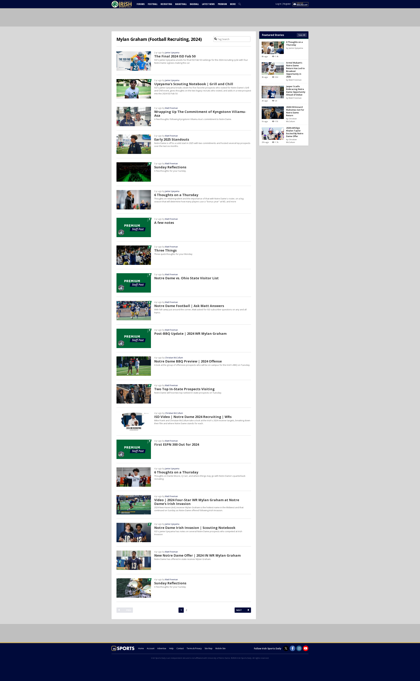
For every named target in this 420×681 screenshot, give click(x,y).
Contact (180, 648)
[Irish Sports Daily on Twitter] (286, 648)
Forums (141, 4)
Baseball (194, 4)
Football (153, 4)
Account (150, 648)
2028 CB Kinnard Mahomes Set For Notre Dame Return (295, 111)
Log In (278, 3)
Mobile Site (220, 648)
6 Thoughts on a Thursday (294, 43)
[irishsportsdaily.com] (125, 4)
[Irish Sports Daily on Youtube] (305, 648)
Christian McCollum (174, 357)
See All (301, 34)
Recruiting (166, 4)
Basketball (181, 4)
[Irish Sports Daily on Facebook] (292, 648)
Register (287, 3)
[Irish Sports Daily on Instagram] (299, 648)
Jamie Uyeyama (172, 52)
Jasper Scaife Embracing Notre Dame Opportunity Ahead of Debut (295, 90)
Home (141, 648)
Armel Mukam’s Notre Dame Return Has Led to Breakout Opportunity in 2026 (295, 69)
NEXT (239, 610)
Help (171, 648)
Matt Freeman (171, 108)
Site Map (208, 648)
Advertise (161, 648)
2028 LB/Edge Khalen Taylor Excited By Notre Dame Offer (294, 132)
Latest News (208, 4)
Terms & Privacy (194, 648)
